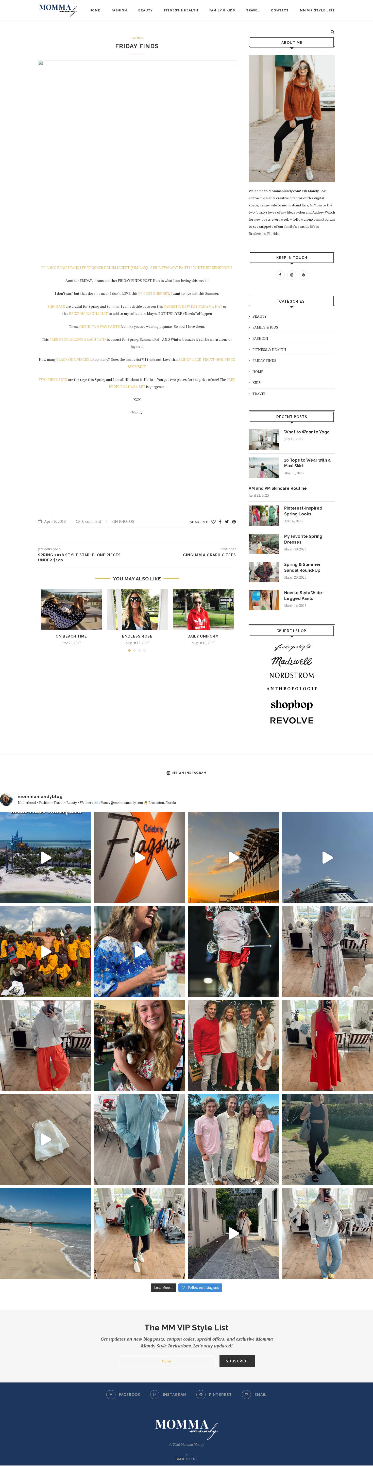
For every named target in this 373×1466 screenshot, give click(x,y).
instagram (326, 219)
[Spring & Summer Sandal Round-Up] (264, 572)
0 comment (91, 521)
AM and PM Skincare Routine (278, 488)
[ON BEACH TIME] (71, 609)
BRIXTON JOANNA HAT (88, 313)
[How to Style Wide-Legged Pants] (264, 600)
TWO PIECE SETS (53, 379)
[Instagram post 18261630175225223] (327, 1139)
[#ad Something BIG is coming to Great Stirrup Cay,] (45, 857)
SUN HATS (56, 306)
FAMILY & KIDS (222, 10)
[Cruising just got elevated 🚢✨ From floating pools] (327, 857)
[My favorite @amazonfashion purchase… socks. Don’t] (139, 1233)
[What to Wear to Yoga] (264, 439)
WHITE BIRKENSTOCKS (212, 267)
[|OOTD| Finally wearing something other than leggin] (45, 1045)
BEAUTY (145, 10)
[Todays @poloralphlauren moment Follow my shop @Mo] (327, 1233)
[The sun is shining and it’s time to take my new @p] (233, 1233)
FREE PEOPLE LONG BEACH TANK (78, 339)
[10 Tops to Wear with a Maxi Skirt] (264, 468)
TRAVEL (253, 10)
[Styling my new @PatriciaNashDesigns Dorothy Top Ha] (45, 1139)
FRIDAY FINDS (137, 46)
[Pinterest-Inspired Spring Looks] (264, 516)
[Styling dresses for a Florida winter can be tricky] (327, 951)
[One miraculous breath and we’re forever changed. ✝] (233, 1139)
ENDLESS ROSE (137, 636)
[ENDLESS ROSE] (137, 609)
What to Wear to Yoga (307, 432)
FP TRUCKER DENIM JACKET (106, 267)
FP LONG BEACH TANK (60, 267)
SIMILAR (139, 267)
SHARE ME (199, 521)
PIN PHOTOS (122, 521)
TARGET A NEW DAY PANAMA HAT (193, 306)
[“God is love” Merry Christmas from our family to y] (233, 1045)
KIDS (256, 382)
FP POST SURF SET (153, 293)
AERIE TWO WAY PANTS (170, 267)
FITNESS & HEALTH (181, 10)
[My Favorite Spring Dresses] (264, 544)
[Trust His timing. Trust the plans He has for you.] (233, 951)
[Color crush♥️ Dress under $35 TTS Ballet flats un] (327, 1045)
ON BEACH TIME (71, 636)
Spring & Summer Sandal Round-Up (302, 567)
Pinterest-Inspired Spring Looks (303, 511)
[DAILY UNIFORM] (203, 609)
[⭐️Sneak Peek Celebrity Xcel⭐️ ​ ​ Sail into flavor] (139, 951)
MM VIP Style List (317, 10)
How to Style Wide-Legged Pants (304, 595)
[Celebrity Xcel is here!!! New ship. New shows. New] (233, 857)
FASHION (119, 10)
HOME (95, 10)
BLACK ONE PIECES (72, 359)
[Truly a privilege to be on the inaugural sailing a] (139, 857)
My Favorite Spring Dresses (303, 539)
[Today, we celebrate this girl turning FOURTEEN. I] (139, 1045)
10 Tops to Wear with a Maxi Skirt (307, 463)
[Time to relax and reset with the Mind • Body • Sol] (45, 1233)
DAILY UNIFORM (203, 636)
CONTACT (280, 10)
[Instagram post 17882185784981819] (139, 1139)
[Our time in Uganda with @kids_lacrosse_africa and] (45, 951)
